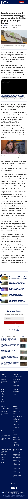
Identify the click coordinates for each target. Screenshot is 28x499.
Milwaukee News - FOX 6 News (5, 433)
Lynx (2, 399)
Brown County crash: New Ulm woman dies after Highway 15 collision (16, 290)
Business (3, 410)
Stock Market (4, 411)
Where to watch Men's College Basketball (16, 466)
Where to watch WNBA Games (16, 473)
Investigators (4, 381)
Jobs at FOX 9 (16, 437)
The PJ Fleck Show (17, 418)
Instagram (3, 457)
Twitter (2, 459)
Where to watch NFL (17, 452)
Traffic (14, 384)
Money (3, 406)
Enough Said (15, 414)
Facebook (3, 456)
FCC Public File (16, 444)
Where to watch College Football (16, 455)
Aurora (2, 402)
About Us (16, 431)
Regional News (5, 431)
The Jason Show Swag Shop (16, 425)
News (2, 374)
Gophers (3, 393)
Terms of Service (15, 330)
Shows (15, 406)
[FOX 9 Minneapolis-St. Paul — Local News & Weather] (5, 2)
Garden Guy (15, 393)
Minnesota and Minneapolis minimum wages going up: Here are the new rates (17, 283)
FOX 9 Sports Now (17, 419)
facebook (11, 484)
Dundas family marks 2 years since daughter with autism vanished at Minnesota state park (8, 339)
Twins (2, 394)
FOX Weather (16, 385)
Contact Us (15, 432)
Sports (3, 389)
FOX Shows (15, 408)
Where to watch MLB (17, 457)
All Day (14, 413)
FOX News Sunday (5, 386)
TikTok (2, 461)
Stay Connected (6, 449)
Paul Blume (5, 25)
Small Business (4, 413)
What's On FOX (16, 439)
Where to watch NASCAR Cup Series (17, 459)
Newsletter (3, 454)
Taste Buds (15, 421)
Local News (3, 376)
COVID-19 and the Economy (16, 25)
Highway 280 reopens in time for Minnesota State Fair (8, 351)
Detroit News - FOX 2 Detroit (6, 439)
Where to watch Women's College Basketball (17, 470)
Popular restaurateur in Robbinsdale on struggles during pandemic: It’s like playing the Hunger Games (13, 96)
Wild (2, 396)
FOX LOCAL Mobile (5, 452)
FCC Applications (16, 445)
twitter (14, 484)
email (16, 484)
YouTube (3, 462)
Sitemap (15, 441)
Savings (2, 414)
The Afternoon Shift (17, 423)
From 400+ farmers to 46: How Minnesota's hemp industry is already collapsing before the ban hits (10, 363)
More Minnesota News (8, 336)
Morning (15, 389)
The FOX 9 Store (16, 427)
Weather (15, 374)
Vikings (2, 391)
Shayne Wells (16, 391)
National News (4, 378)
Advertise (15, 442)
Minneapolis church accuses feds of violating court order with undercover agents (9, 357)
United (2, 401)
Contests (15, 434)
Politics (2, 382)
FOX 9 (9, 25)
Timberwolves (4, 398)
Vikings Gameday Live (17, 416)
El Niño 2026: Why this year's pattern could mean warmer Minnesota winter (16, 296)
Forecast (15, 378)
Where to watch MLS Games (17, 476)
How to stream (4, 451)
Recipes (14, 394)
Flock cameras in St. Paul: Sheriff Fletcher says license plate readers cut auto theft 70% (10, 345)
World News (3, 379)
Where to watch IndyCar (16, 462)
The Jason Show (16, 410)
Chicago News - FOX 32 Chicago (5, 436)
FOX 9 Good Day (16, 411)
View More (23, 336)
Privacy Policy (15, 329)
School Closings (16, 379)
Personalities (16, 436)
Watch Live (21, 2)
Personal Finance (5, 408)
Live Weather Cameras (16, 381)
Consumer (3, 384)
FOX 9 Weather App (17, 376)
